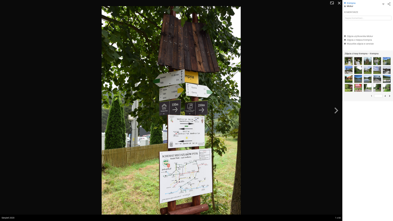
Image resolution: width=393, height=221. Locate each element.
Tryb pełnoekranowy (333, 3)
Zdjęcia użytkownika (360, 36)
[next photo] (336, 110)
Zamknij (339, 3)
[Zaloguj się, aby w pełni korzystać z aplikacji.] (383, 4)
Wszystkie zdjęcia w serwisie (360, 44)
